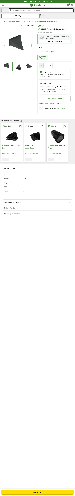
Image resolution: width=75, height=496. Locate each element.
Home (5, 21)
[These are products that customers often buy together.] (20, 121)
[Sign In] (72, 5)
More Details (61, 108)
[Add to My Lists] (19, 126)
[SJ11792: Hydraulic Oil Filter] (57, 136)
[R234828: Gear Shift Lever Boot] (34, 136)
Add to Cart (37, 492)
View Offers (49, 1)
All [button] (3, 10)
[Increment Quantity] (50, 65)
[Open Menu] (3, 5)
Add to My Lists (29, 26)
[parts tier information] (39, 51)
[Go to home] (37, 5)
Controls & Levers (28, 21)
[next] (33, 45)
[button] (20, 16)
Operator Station (14, 21)
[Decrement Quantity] (41, 65)
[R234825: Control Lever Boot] (11, 136)
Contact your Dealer (11, 160)
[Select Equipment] (42, 37)
